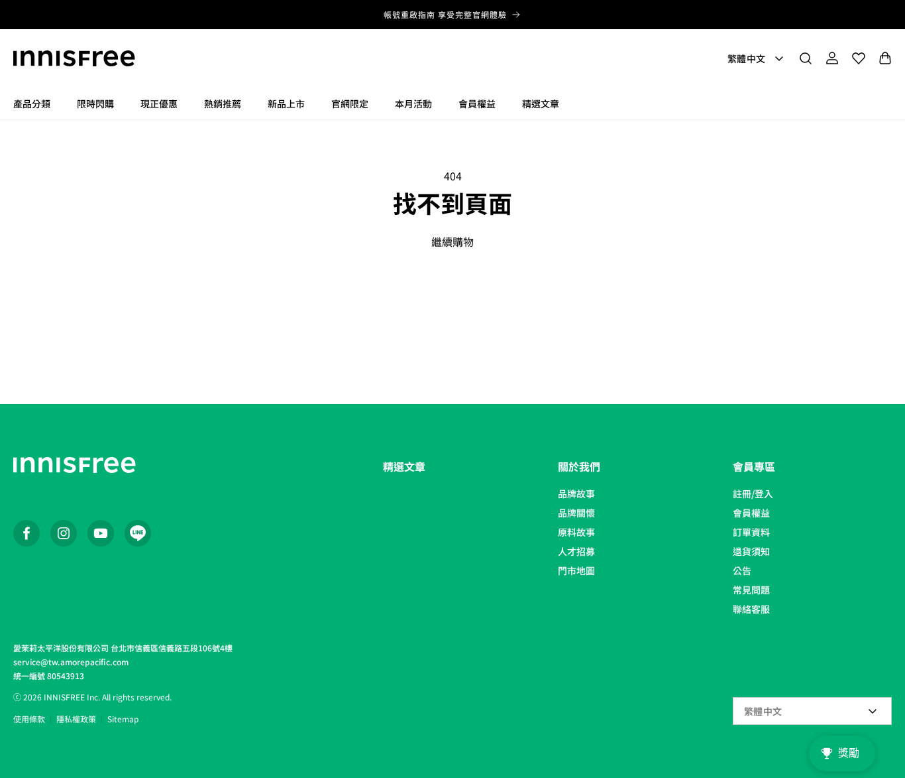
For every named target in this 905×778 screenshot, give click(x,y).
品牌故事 (576, 493)
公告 (742, 570)
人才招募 (576, 551)
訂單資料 (751, 532)
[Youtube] (100, 533)
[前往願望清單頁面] (858, 58)
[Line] (138, 533)
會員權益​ (751, 512)
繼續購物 (452, 241)
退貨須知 (751, 551)
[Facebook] (26, 533)
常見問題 (751, 589)
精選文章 (404, 466)
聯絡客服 (751, 609)
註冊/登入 (753, 493)
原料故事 (576, 532)
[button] (805, 58)
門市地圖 (576, 570)
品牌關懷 (576, 512)
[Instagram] (63, 533)
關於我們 (579, 466)
